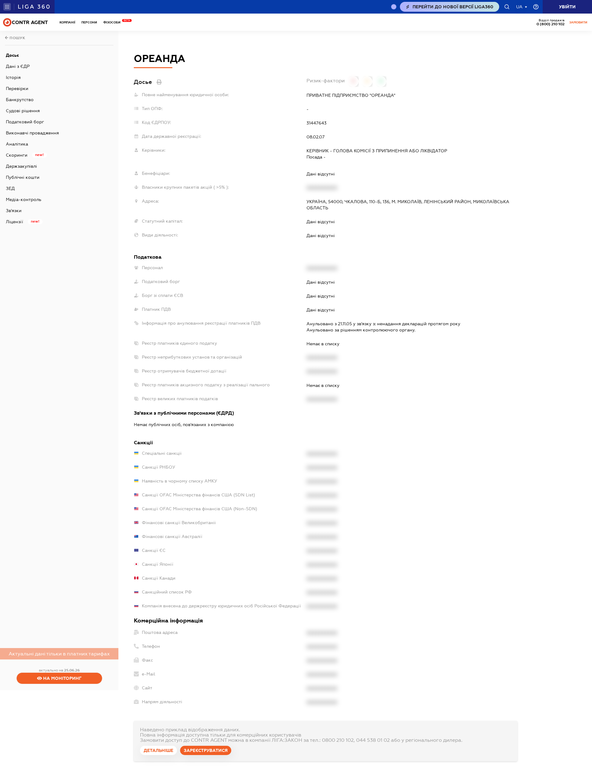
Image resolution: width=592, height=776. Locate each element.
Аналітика (17, 144)
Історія (13, 77)
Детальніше (158, 750)
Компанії (67, 22)
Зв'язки (14, 210)
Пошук (17, 38)
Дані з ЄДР (18, 66)
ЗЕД (10, 188)
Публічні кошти (22, 177)
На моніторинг (62, 678)
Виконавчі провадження (32, 132)
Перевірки (17, 88)
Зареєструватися (206, 750)
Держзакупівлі (21, 166)
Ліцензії (14, 221)
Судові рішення (23, 110)
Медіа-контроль (23, 199)
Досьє (12, 55)
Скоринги (16, 155)
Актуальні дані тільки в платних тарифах (59, 653)
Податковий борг (25, 121)
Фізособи (113, 22)
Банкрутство (20, 99)
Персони (89, 22)
